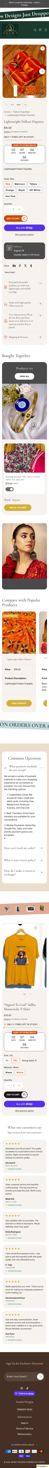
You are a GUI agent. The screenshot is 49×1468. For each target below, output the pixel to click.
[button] (46, 30)
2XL (15, 1060)
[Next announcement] (43, 4)
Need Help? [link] (10, 272)
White (19, 1072)
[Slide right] (30, 994)
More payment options (24, 234)
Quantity (8, 204)
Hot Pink (11, 196)
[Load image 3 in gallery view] (40, 90)
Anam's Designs (18, 1462)
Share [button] (6, 266)
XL (8, 1061)
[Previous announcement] (6, 4)
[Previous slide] (7, 71)
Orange (10, 190)
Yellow (33, 184)
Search (24, 1423)
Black (22, 190)
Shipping (7, 131)
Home (7, 111)
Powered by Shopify (35, 1462)
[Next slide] (42, 71)
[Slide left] (19, 994)
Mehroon (20, 184)
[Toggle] (15, 91)
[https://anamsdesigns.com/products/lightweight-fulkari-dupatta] (14, 265)
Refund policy (25, 1434)
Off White (35, 190)
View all (24, 376)
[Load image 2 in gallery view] (30, 90)
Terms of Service (24, 1428)
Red (8, 184)
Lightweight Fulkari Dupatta (19, 659)
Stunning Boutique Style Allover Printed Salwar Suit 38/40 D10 (22, 478)
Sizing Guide (28, 1060)
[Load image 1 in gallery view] (21, 90)
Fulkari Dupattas (21, 111)
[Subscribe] (40, 1376)
